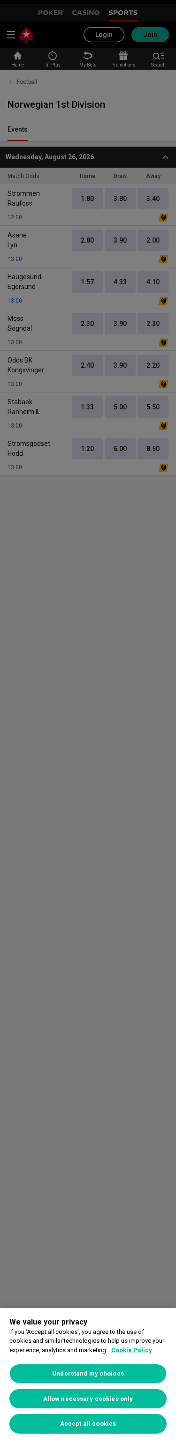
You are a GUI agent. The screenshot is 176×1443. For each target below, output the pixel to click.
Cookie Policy (131, 1350)
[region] (88, 1375)
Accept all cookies (88, 1423)
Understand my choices (88, 1373)
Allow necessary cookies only (88, 1398)
